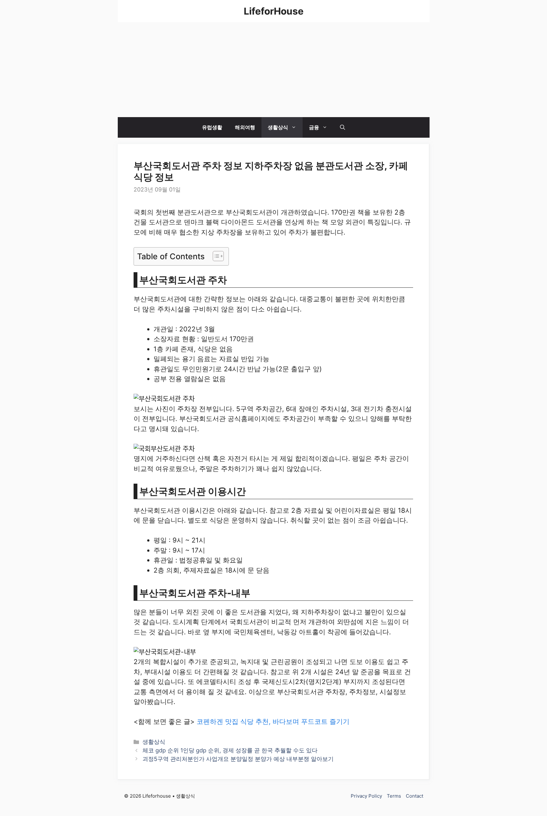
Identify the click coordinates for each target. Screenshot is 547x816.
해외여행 (245, 127)
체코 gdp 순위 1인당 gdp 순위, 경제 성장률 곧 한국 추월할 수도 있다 (230, 750)
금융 (314, 127)
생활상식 (278, 127)
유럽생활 (212, 127)
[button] (342, 127)
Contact (414, 796)
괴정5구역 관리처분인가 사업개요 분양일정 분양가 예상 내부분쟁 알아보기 (238, 759)
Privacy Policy (366, 796)
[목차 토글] (215, 256)
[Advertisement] (273, 69)
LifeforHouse (274, 11)
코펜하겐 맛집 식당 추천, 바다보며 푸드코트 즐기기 (273, 721)
